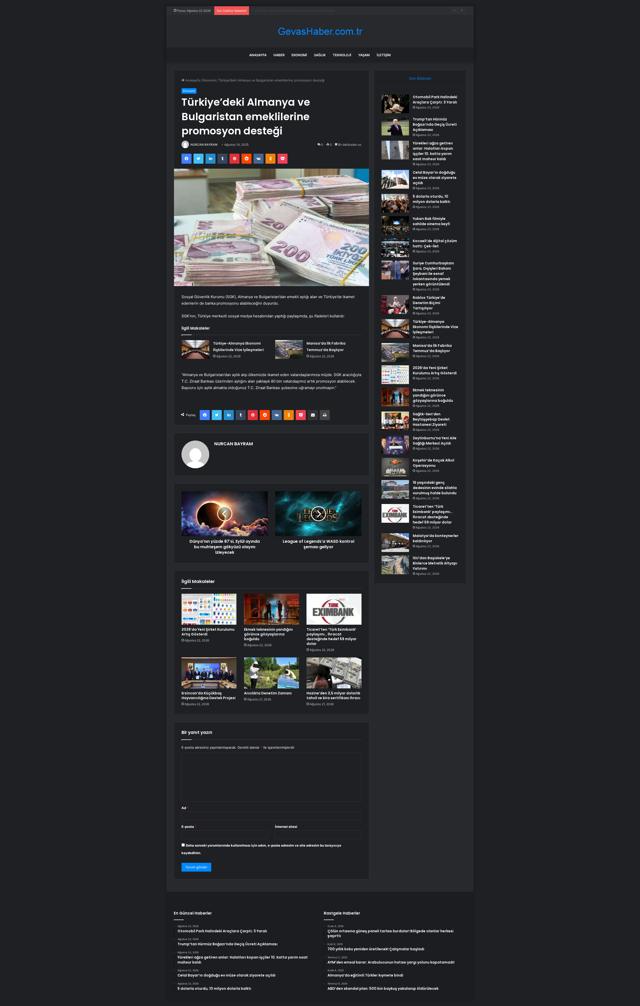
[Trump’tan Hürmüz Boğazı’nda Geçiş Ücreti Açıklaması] (395, 126)
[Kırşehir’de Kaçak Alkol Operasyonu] (395, 467)
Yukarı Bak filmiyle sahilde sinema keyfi (431, 221)
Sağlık (320, 55)
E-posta (189, 827)
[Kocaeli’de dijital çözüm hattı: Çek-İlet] (395, 247)
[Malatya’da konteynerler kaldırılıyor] (395, 542)
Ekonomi (299, 55)
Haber (279, 55)
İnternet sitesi (286, 827)
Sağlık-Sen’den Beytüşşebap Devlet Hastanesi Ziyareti (431, 419)
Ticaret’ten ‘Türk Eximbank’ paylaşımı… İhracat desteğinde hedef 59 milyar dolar (331, 636)
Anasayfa (257, 55)
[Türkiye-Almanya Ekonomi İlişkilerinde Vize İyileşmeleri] (195, 349)
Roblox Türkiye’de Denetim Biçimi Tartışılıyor (429, 303)
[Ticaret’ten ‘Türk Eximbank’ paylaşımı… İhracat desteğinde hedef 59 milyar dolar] (334, 609)
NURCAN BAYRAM (204, 144)
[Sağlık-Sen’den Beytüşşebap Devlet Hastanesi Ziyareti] (395, 421)
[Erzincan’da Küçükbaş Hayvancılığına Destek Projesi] (209, 672)
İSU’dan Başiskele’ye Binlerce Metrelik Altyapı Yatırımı (435, 563)
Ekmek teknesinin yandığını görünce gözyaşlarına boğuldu (268, 634)
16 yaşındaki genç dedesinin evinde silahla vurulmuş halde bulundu (435, 488)
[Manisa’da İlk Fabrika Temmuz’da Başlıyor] (289, 349)
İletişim (384, 55)
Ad (185, 808)
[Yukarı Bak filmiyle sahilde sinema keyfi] (395, 225)
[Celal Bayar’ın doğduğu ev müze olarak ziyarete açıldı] (395, 179)
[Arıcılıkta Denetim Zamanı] (271, 672)
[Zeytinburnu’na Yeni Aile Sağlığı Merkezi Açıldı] (395, 445)
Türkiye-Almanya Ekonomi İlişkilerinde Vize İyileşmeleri (435, 327)
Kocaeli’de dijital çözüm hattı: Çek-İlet (435, 243)
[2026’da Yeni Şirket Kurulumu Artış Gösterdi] (209, 609)
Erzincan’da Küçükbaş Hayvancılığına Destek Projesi (209, 695)
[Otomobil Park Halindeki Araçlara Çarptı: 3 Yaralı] (395, 103)
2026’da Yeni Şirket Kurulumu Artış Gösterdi (208, 632)
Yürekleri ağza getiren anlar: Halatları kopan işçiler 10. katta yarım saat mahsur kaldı (316, 10)
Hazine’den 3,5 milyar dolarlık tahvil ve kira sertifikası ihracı (333, 695)
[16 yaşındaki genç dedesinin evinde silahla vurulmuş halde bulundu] (395, 489)
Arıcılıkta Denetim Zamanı (268, 693)
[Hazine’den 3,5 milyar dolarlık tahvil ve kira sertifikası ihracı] (334, 672)
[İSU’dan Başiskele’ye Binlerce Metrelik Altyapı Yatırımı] (395, 564)
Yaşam (364, 55)
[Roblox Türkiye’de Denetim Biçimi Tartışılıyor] (395, 304)
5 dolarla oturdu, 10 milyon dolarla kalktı (431, 199)
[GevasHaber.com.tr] (320, 31)
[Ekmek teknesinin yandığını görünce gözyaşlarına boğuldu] (271, 609)
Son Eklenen (420, 78)
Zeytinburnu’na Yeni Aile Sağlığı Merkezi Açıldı (434, 441)
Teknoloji (342, 55)
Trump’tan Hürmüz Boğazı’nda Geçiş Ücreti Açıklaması (435, 124)
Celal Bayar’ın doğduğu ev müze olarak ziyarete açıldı (434, 177)
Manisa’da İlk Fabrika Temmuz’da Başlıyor (432, 348)
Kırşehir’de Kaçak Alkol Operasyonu (433, 463)
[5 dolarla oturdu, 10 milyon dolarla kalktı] (395, 203)
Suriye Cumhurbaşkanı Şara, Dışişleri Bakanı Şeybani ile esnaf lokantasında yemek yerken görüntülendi (433, 274)
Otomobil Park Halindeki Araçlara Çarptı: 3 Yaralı (435, 99)
